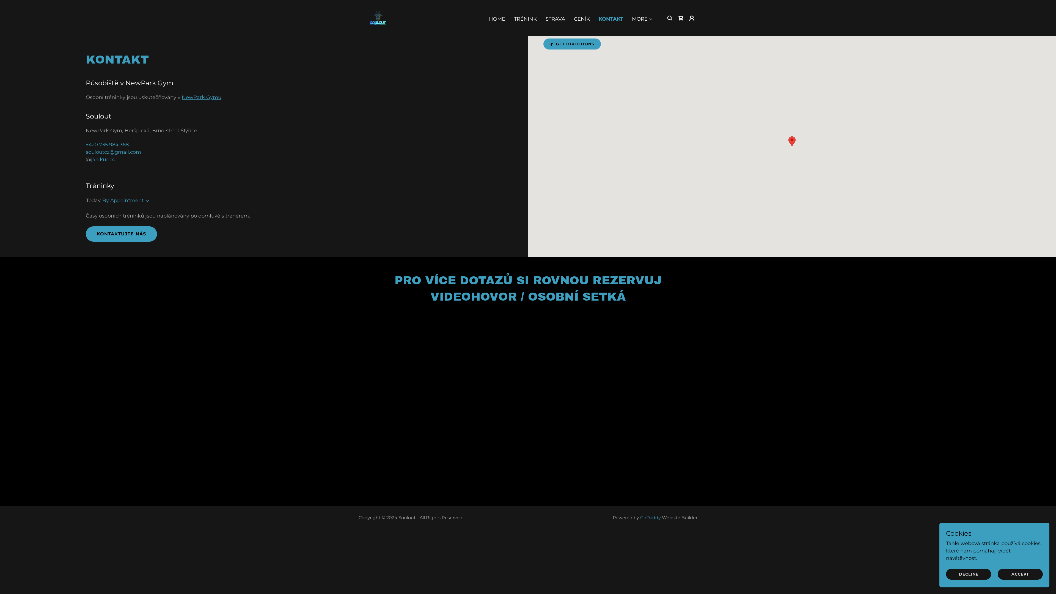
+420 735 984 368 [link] (107, 145)
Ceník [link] (582, 19)
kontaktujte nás (121, 234)
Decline (968, 574)
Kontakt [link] (611, 19)
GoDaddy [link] (650, 517)
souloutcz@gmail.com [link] (113, 152)
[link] (378, 18)
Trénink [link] (525, 19)
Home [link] (497, 19)
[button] (642, 19)
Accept (1020, 574)
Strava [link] (555, 19)
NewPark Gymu (201, 97)
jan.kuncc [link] (103, 159)
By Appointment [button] (123, 200)
